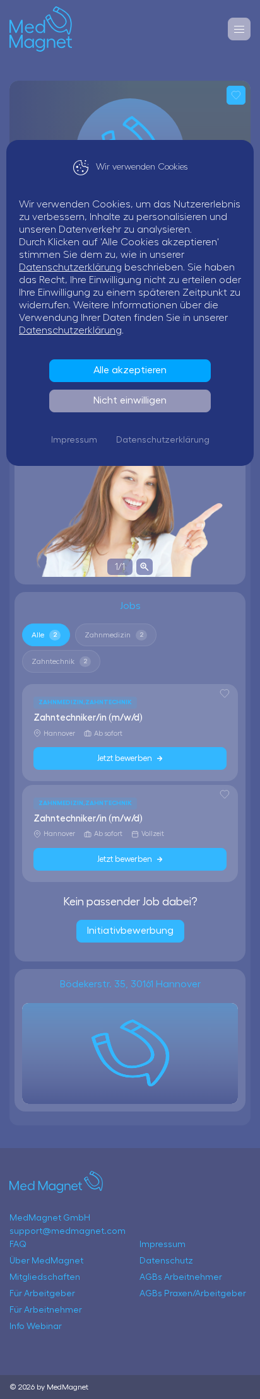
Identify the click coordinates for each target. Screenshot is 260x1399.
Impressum (74, 440)
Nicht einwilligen (130, 400)
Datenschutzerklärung (70, 267)
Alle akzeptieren (130, 370)
